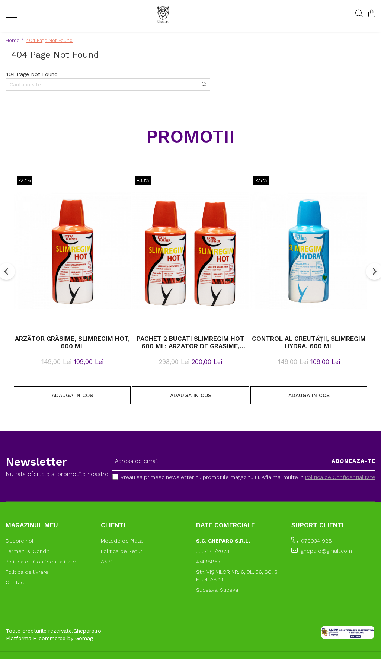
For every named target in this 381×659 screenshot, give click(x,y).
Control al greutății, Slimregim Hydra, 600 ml (309, 342)
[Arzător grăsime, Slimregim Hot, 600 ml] (72, 250)
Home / (15, 40)
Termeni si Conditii (29, 551)
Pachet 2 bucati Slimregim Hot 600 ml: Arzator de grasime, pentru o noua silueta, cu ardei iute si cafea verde (190, 342)
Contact (16, 582)
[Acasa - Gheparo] (185, 16)
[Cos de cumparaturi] (371, 14)
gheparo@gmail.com (326, 551)
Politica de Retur (121, 551)
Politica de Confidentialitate (340, 477)
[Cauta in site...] (359, 14)
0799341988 (316, 541)
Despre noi (19, 541)
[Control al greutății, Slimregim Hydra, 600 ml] (308, 250)
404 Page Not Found (49, 40)
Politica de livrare (27, 572)
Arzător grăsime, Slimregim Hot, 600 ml (72, 342)
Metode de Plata (122, 541)
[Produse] (12, 17)
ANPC (107, 561)
